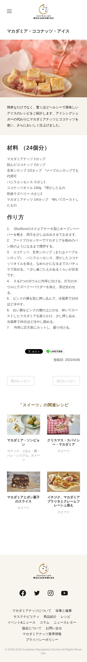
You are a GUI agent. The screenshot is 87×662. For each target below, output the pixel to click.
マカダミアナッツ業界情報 (42, 634)
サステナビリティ (26, 616)
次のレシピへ (66, 381)
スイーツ (64, 451)
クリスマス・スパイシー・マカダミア (63, 442)
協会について (32, 628)
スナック (13, 451)
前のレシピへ (20, 381)
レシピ (66, 616)
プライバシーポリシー (42, 639)
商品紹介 (50, 616)
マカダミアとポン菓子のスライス (23, 499)
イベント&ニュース (21, 622)
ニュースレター (65, 622)
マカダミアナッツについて (31, 610)
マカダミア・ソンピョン (23, 442)
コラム (44, 622)
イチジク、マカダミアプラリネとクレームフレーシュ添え (63, 501)
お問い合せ (54, 628)
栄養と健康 (63, 610)
